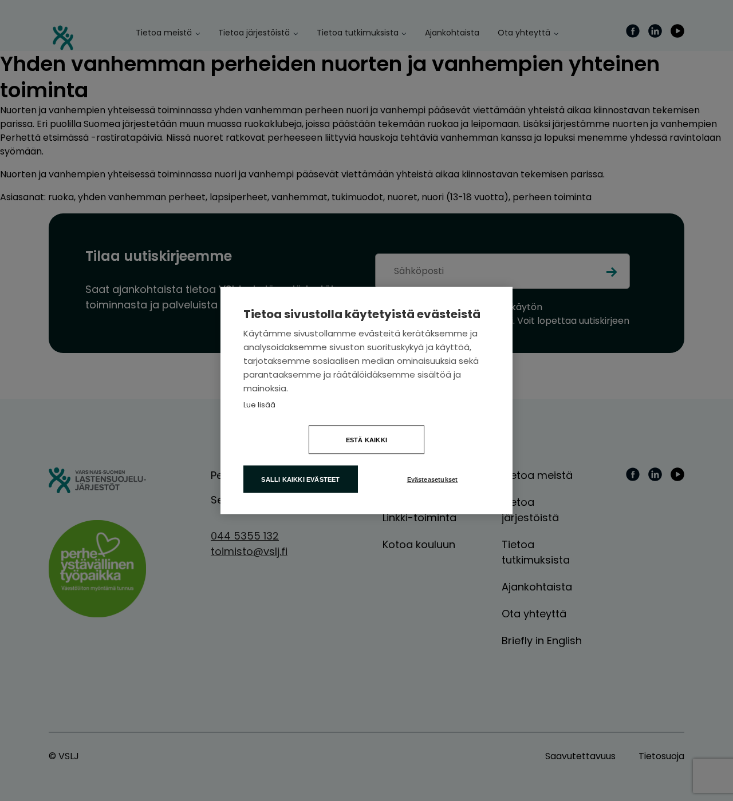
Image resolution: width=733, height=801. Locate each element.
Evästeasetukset (432, 479)
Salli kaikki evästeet (300, 479)
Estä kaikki (366, 440)
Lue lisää (259, 404)
